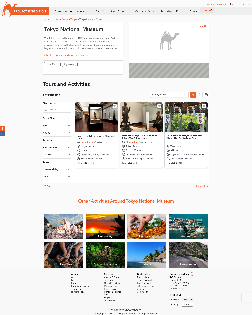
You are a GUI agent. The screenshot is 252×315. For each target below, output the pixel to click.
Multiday (166, 11)
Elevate (180, 11)
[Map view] (200, 95)
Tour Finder (109, 300)
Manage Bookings (112, 291)
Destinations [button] (62, 11)
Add (203, 26)
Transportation (111, 280)
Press (73, 280)
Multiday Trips (110, 286)
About (193, 11)
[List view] (206, 95)
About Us (75, 277)
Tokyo (74, 19)
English (186, 304)
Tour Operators (144, 283)
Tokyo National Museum (92, 19)
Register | (237, 4)
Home (47, 19)
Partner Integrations (146, 280)
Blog (73, 283)
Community (142, 291)
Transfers (101, 11)
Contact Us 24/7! (177, 288)
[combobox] (187, 305)
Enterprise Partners (145, 286)
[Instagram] (177, 295)
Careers (140, 289)
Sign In (246, 4)
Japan (56, 19)
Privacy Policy (77, 291)
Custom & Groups (146, 11)
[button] (2, 128)
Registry (108, 297)
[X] (174, 295)
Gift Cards (108, 294)
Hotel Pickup (110, 289)
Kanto (65, 19)
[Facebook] (171, 295)
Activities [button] (82, 11)
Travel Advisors (144, 277)
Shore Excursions (120, 11)
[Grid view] (193, 95)
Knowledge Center (80, 286)
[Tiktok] (180, 295)
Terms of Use (77, 289)
